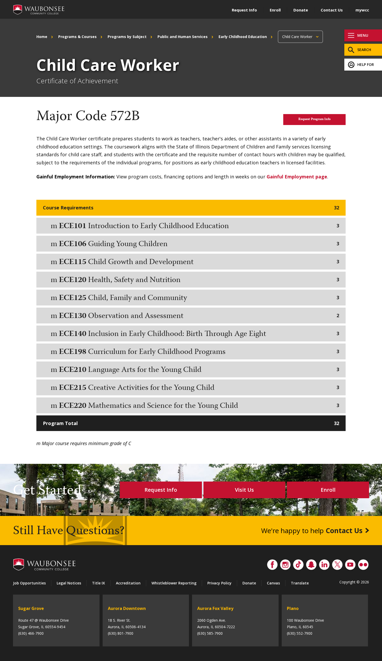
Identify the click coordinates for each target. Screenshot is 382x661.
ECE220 (72, 406)
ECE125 (72, 298)
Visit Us (244, 489)
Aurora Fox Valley (215, 608)
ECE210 (72, 370)
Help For (365, 64)
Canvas (273, 583)
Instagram (285, 563)
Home (41, 36)
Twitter (337, 563)
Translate (300, 583)
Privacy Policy (219, 583)
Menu (362, 35)
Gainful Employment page (297, 176)
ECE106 (72, 244)
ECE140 (72, 334)
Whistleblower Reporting (174, 583)
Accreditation (128, 583)
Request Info (244, 10)
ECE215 (72, 388)
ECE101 (72, 226)
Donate (300, 10)
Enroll (275, 10)
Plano (293, 608)
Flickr (363, 563)
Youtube (350, 563)
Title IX (98, 583)
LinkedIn (324, 563)
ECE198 (72, 352)
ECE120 (72, 280)
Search (364, 49)
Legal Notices (69, 583)
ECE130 (72, 316)
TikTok (298, 563)
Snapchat (311, 563)
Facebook (272, 563)
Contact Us (332, 10)
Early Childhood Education (243, 36)
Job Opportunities (29, 583)
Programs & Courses (77, 36)
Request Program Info (314, 119)
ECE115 (72, 262)
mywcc (362, 10)
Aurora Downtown (127, 608)
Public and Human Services (182, 36)
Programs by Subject (127, 36)
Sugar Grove (31, 608)
